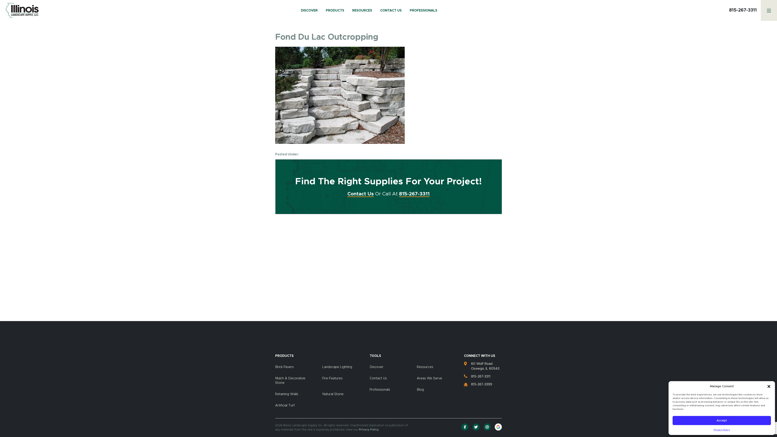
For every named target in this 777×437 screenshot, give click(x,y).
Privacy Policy (722, 430)
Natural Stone (333, 394)
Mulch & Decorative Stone (290, 380)
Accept (721, 420)
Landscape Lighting (337, 367)
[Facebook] (464, 427)
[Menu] (769, 10)
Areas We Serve (429, 378)
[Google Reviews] (498, 427)
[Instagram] (487, 427)
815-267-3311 (743, 10)
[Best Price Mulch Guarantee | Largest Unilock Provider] (21, 10)
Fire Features (332, 378)
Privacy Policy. (369, 429)
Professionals (423, 10)
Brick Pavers (284, 367)
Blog (420, 389)
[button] (769, 386)
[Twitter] (476, 427)
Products (335, 10)
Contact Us (391, 10)
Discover (309, 10)
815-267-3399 (481, 384)
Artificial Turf (285, 405)
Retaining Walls (286, 394)
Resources (362, 10)
